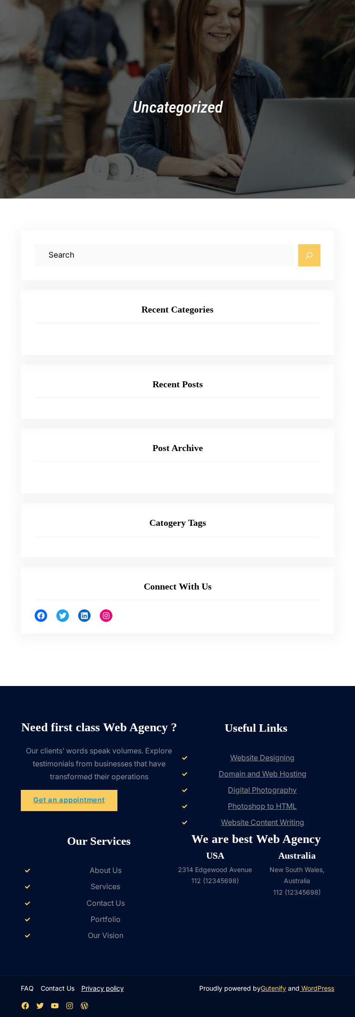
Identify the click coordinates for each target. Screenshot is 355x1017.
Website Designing (262, 757)
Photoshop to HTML (262, 806)
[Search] (309, 255)
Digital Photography (262, 789)
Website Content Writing (262, 822)
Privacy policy (102, 988)
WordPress (317, 988)
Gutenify (273, 988)
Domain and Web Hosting (262, 773)
